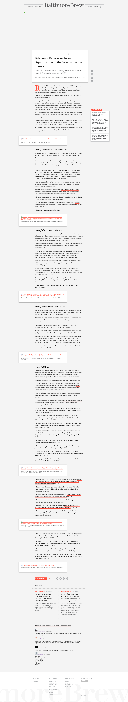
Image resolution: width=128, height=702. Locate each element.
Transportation (53, 695)
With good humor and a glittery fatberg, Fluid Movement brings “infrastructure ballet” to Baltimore (58, 556)
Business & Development (55, 680)
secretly (77, 202)
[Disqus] (59, 647)
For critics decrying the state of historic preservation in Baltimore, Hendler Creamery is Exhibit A (58, 536)
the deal (64, 170)
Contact (67, 681)
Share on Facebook (92, 72)
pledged (42, 340)
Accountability (53, 678)
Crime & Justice (53, 683)
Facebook (89, 7)
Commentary (52, 681)
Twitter (91, 7)
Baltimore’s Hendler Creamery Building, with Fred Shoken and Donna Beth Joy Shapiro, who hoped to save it (57, 513)
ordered (48, 270)
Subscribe (84, 680)
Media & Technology (40, 54)
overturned (76, 278)
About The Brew (69, 678)
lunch (79, 336)
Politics (51, 692)
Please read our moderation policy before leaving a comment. (53, 626)
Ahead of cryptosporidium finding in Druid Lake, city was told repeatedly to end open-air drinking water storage (58, 425)
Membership (68, 686)
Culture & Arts (53, 684)
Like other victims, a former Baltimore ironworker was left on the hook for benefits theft (57, 489)
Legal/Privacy (69, 684)
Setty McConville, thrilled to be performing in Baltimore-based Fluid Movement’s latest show (59, 453)
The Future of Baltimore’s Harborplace (48, 210)
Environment (52, 687)
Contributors (69, 680)
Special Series (37, 680)
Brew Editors (50, 54)
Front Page (36, 678)
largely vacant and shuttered (64, 165)
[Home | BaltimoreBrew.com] (64, 5)
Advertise (68, 683)
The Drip (35, 681)
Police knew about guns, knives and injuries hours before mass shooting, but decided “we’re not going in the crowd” (57, 388)
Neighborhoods (53, 691)
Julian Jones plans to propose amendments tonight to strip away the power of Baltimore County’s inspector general (58, 403)
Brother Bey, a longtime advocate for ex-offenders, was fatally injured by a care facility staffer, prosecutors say (58, 482)
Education (52, 686)
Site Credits (84, 695)
